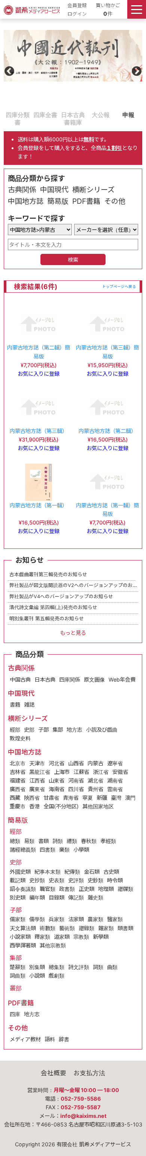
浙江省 (101, 772)
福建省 (17, 780)
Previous (7, 69)
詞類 (98, 967)
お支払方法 (89, 1073)
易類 (29, 841)
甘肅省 (51, 797)
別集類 (37, 967)
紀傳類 (72, 871)
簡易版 (58, 201)
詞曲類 (17, 975)
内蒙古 (95, 763)
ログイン (77, 14)
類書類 (125, 928)
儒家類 (17, 919)
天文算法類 (23, 928)
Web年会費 (122, 679)
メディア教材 (25, 1039)
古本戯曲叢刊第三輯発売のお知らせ (48, 574)
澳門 (130, 797)
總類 (15, 841)
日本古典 (44, 679)
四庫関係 (69, 679)
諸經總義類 (23, 849)
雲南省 (115, 789)
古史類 (111, 871)
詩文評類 (78, 967)
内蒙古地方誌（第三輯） (38, 431)
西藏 (15, 797)
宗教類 (81, 937)
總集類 (56, 967)
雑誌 (29, 704)
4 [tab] (90, 114)
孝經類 (108, 841)
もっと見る (73, 633)
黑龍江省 (39, 772)
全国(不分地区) (61, 806)
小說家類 (20, 937)
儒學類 (37, 919)
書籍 (15, 704)
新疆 (102, 797)
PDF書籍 (86, 201)
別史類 (17, 897)
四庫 (15, 1014)
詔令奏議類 (23, 889)
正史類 (86, 889)
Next (135, 69)
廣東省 (37, 789)
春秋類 (89, 841)
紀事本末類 (47, 871)
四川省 (76, 789)
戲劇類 (56, 975)
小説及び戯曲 (102, 729)
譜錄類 (86, 928)
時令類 (115, 880)
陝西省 (32, 797)
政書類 (67, 889)
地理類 (106, 889)
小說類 (37, 975)
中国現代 (54, 189)
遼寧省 (115, 763)
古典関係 (22, 189)
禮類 (72, 841)
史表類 (56, 880)
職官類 (47, 889)
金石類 (92, 871)
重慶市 (17, 806)
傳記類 (76, 897)
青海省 (71, 797)
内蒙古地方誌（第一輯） (38, 505)
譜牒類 (125, 889)
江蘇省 (81, 772)
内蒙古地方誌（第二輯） (107, 431)
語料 (50, 1039)
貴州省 (95, 789)
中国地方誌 (25, 201)
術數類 (47, 928)
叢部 (16, 988)
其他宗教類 (53, 945)
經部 (15, 729)
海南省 (56, 789)
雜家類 (106, 928)
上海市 (62, 772)
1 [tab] (7, 114)
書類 (43, 841)
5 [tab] (118, 114)
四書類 (47, 849)
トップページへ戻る (119, 287)
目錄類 (56, 897)
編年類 (37, 897)
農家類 (95, 919)
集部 (57, 729)
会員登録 (77, 5)
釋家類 (42, 937)
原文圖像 (94, 679)
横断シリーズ (93, 189)
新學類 (101, 937)
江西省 (37, 780)
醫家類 (115, 919)
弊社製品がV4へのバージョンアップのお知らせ (61, 596)
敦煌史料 (20, 738)
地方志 (74, 729)
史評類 (76, 880)
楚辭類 (17, 967)
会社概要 (53, 1073)
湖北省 (95, 780)
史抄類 (37, 880)
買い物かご (108, 5)
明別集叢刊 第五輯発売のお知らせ (46, 618)
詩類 (57, 841)
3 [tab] (63, 114)
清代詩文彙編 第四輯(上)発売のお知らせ (53, 607)
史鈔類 (95, 880)
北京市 (17, 763)
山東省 (56, 780)
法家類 (76, 919)
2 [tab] (35, 114)
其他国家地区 (98, 806)
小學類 (81, 849)
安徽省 (120, 772)
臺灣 (116, 797)
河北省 (56, 763)
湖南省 (115, 780)
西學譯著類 (23, 945)
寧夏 (87, 797)
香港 (34, 806)
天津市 (37, 763)
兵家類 (56, 919)
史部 (29, 729)
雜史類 (95, 897)
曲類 (112, 967)
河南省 (76, 780)
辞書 (64, 1039)
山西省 (76, 763)
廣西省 (17, 789)
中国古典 (20, 679)
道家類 (62, 937)
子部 (43, 729)
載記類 (17, 880)
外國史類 (20, 871)
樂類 (64, 849)
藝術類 (67, 928)
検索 (73, 259)
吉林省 (17, 772)
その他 (114, 201)
